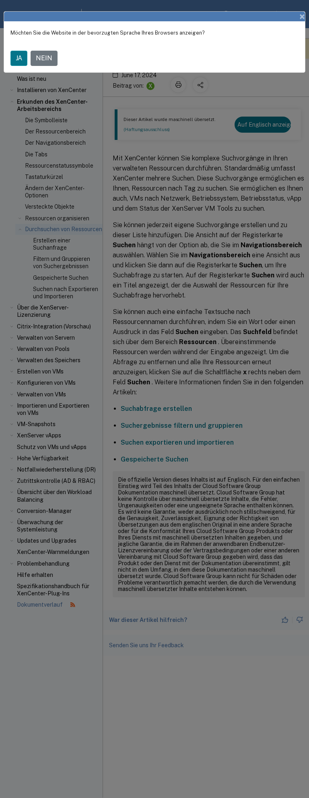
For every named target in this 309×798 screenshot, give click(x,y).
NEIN (44, 58)
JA (19, 58)
